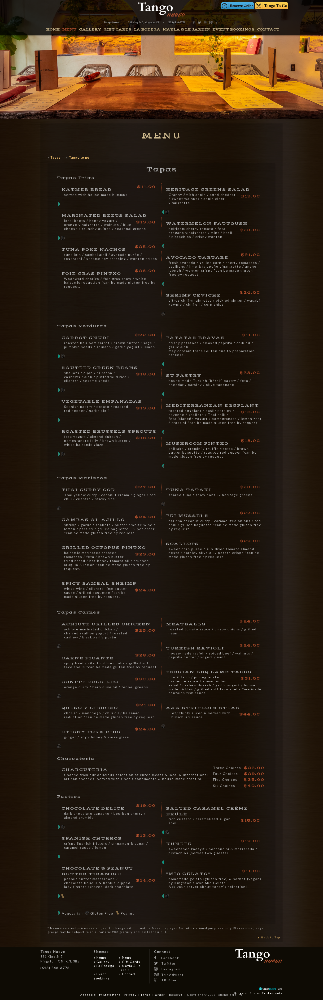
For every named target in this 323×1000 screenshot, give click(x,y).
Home (53, 29)
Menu (69, 29)
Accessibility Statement (100, 994)
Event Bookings (233, 29)
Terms (146, 994)
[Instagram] (205, 22)
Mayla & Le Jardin (186, 29)
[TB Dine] (216, 22)
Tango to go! (80, 157)
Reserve (176, 994)
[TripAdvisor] (211, 22)
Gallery (90, 29)
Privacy (130, 994)
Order (160, 994)
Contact (268, 29)
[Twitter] (199, 22)
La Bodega (147, 29)
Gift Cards (117, 29)
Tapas (55, 157)
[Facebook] (194, 22)
